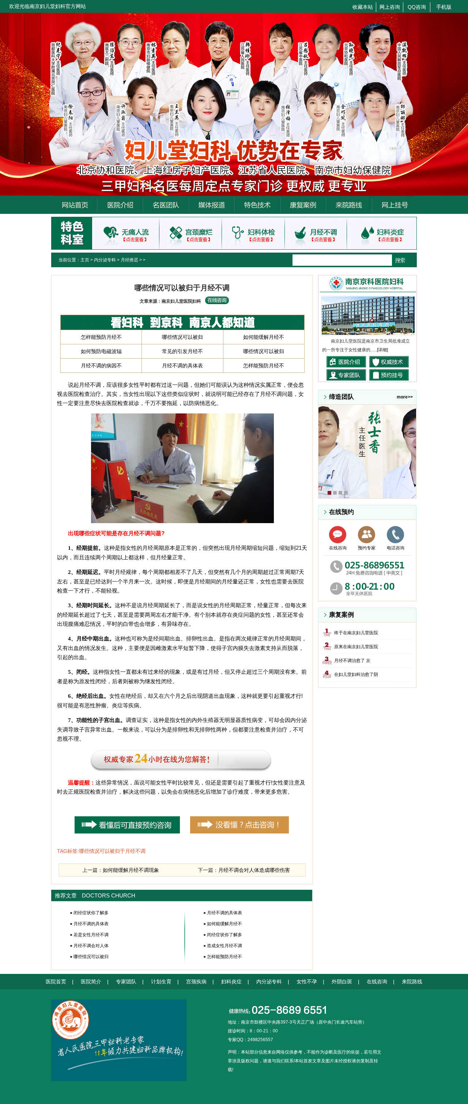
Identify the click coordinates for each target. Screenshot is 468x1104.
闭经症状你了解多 (91, 912)
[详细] (382, 349)
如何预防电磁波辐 (101, 351)
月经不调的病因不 (101, 365)
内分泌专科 (105, 259)
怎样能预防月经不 (101, 337)
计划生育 (161, 981)
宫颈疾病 (196, 981)
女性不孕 (307, 981)
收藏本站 (362, 7)
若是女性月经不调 (91, 934)
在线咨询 (338, 548)
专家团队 (126, 981)
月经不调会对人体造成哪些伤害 (254, 870)
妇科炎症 (231, 981)
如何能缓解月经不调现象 (131, 870)
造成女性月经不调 (224, 945)
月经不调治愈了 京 (352, 660)
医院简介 (91, 981)
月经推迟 (129, 259)
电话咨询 (395, 548)
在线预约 (341, 511)
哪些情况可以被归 (182, 337)
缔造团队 (341, 396)
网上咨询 (390, 7)
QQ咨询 (417, 7)
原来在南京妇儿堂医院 (356, 646)
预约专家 (366, 548)
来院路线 (412, 981)
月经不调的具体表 (182, 365)
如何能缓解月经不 (263, 337)
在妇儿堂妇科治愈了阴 (356, 674)
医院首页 (56, 981)
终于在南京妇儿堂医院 (356, 632)
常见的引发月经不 (182, 351)
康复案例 (341, 614)
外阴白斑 (342, 981)
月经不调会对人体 (91, 945)
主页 (84, 259)
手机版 (444, 7)
